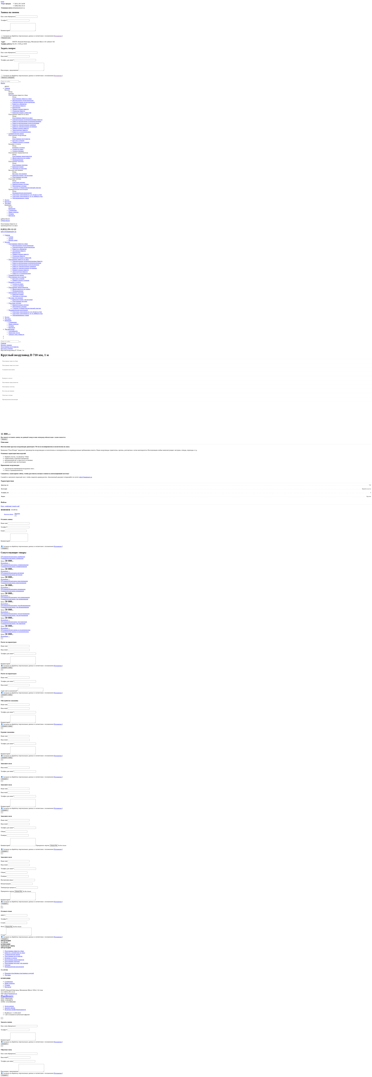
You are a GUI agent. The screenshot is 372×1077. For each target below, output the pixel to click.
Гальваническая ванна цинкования (12, 591)
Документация (9, 329)
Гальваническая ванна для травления (13, 623)
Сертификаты (13, 331)
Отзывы (11, 214)
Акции (11, 238)
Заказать (4, 439)
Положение (58, 36)
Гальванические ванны (16, 133)
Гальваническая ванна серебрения (12, 558)
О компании (13, 210)
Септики (7, 965)
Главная (7, 88)
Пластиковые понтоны (20, 165)
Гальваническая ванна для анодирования (14, 615)
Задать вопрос (9, 1006)
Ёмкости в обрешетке (19, 104)
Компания (12, 208)
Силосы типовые (18, 151)
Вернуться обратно (8, 514)
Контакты (8, 201)
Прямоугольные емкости (20, 109)
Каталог (11, 93)
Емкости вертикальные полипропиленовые (26, 121)
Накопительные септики (20, 184)
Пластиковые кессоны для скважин (16, 963)
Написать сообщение (8, 77)
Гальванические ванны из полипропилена (15, 631)
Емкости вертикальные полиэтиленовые (25, 123)
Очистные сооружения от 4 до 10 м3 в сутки (27, 194)
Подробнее (4, 563)
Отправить (5, 548)
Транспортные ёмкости (20, 130)
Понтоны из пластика (19, 168)
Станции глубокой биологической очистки (26, 187)
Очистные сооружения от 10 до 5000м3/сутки (27, 196)
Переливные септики (19, 186)
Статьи (11, 237)
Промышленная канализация (22, 193)
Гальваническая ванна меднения (11, 575)
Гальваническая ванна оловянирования (14, 566)
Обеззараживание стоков (20, 198)
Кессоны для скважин (19, 174)
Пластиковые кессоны (19, 177)
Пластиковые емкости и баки (22, 99)
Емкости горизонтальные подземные (24, 126)
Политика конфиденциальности (15, 1009)
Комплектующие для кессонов (22, 175)
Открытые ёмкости (18, 111)
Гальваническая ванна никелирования (13, 583)
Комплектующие (18, 167)
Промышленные (17, 160)
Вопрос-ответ (13, 240)
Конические (16, 107)
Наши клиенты (14, 212)
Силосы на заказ (17, 149)
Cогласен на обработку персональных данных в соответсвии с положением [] (33, 36)
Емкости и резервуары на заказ (15, 953)
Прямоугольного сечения (20, 142)
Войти (3, 83)
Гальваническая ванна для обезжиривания (15, 607)
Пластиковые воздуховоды (21, 139)
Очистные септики (18, 182)
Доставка (8, 203)
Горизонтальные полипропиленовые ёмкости (27, 119)
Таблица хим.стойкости (16, 334)
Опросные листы (14, 333)
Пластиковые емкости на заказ (22, 118)
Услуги (7, 200)
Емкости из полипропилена (21, 132)
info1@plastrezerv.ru (85, 477)
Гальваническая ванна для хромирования (14, 599)
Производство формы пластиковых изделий (19, 973)
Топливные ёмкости (19, 105)
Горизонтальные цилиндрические (23, 102)
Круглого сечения (18, 140)
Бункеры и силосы (18, 147)
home (2, 1)
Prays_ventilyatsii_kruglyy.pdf (10, 506)
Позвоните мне (6, 38)
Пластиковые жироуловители (22, 156)
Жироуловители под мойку (21, 158)
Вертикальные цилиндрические (23, 100)
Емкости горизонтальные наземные (24, 125)
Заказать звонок (10, 1008)
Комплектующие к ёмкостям (21, 112)
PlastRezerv (7, 996)
